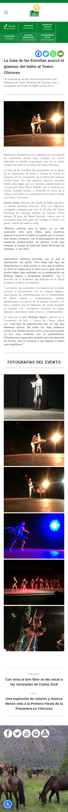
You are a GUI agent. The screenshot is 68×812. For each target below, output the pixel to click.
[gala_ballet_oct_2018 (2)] (34, 397)
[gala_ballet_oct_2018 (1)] (34, 536)
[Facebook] (38, 53)
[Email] (60, 53)
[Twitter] (45, 53)
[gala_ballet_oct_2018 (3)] (34, 628)
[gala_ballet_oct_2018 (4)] (34, 582)
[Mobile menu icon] (6, 12)
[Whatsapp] (53, 53)
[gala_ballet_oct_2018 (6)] (34, 489)
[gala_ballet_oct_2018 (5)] (34, 443)
